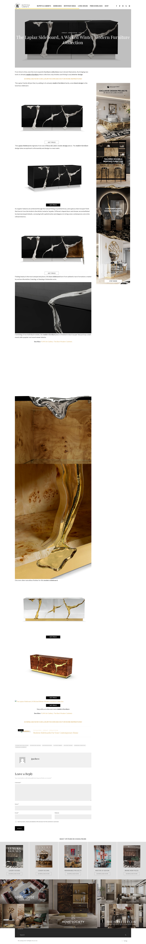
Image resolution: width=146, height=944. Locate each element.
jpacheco (35, 758)
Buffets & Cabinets (44, 6)
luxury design (68, 745)
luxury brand (58, 745)
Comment (18, 782)
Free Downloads (96, 6)
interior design (47, 745)
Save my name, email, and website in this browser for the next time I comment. (38, 821)
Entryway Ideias (70, 6)
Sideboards (57, 6)
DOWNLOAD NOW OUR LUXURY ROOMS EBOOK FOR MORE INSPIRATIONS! (53, 79)
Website (57, 813)
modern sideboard (21, 747)
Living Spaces (83, 6)
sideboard (64, 32)
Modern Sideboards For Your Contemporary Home (55, 733)
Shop (106, 6)
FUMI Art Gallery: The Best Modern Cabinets (56, 341)
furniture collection (22, 745)
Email (17, 813)
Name (17, 804)
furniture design (36, 745)
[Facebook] (116, 4)
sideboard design (72, 32)
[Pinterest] (122, 4)
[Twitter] (119, 4)
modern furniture (80, 745)
